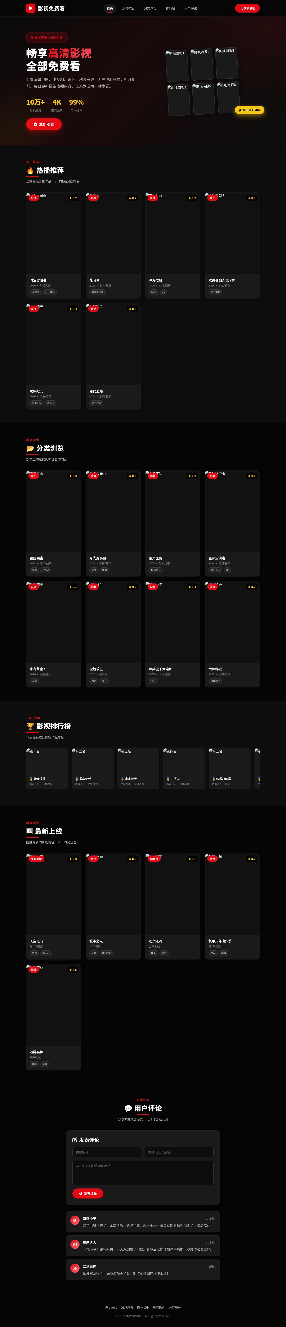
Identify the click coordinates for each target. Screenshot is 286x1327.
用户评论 (190, 8)
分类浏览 (150, 8)
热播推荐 (128, 8)
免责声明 (127, 1307)
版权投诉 (159, 1307)
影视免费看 (51, 8)
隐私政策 (143, 1307)
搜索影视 (249, 8)
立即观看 (46, 124)
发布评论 (90, 1193)
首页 (110, 8)
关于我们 (111, 1307)
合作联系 (175, 1307)
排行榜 (170, 8)
